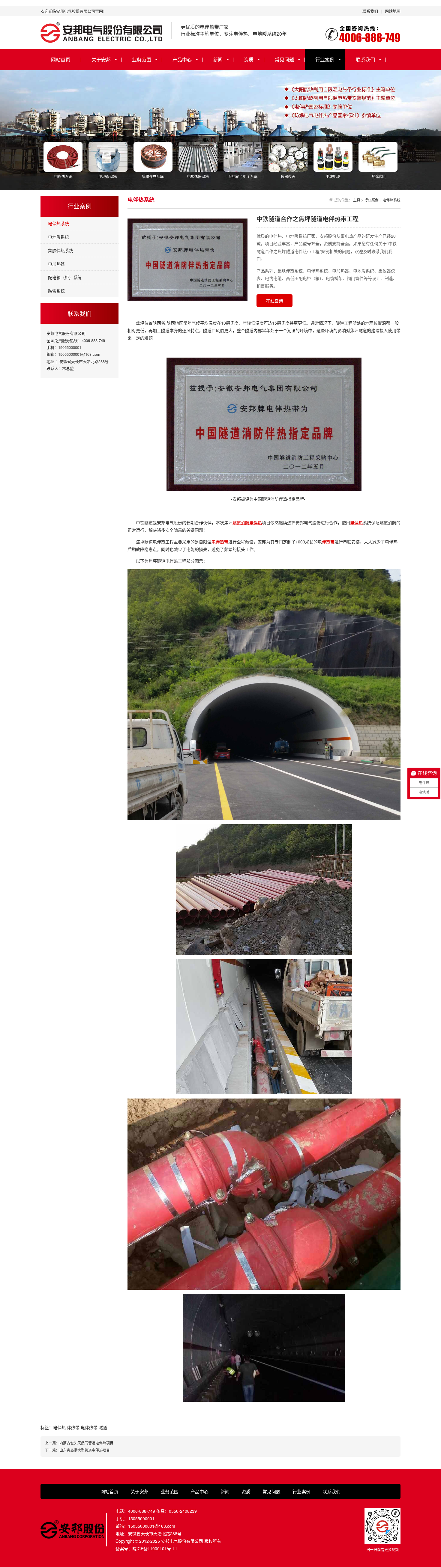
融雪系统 (56, 291)
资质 (249, 59)
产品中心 (182, 59)
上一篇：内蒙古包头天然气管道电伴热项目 (79, 1442)
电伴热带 (220, 542)
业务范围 (141, 59)
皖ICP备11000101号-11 (154, 1548)
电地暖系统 (58, 237)
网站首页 (60, 59)
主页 (356, 199)
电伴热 (356, 522)
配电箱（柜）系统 (65, 277)
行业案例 (324, 59)
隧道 (103, 1427)
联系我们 (370, 11)
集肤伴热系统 (60, 250)
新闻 (218, 59)
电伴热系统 (58, 223)
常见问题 (284, 59)
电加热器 (56, 264)
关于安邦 (101, 59)
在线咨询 (274, 301)
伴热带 (328, 542)
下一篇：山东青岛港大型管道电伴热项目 (77, 1450)
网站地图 (392, 11)
